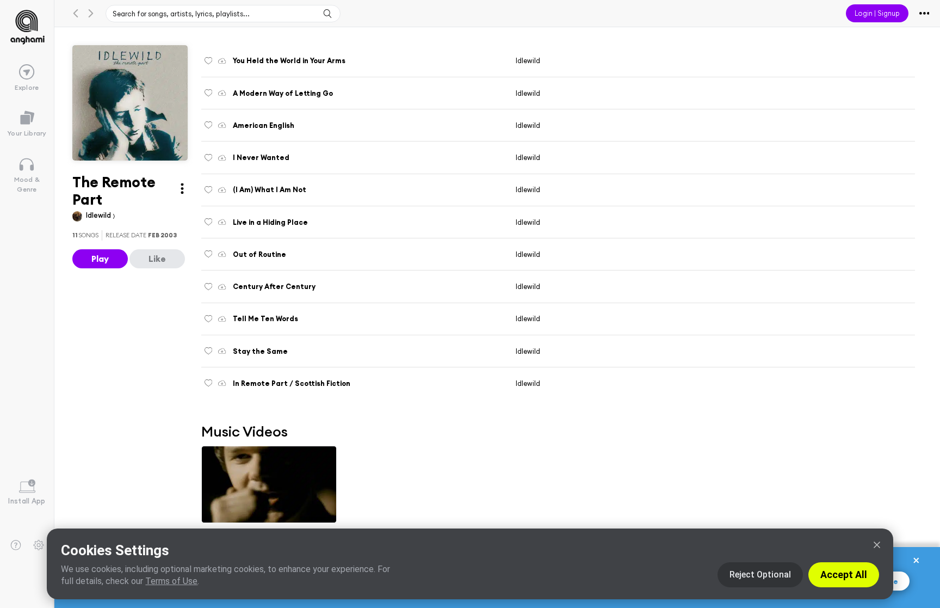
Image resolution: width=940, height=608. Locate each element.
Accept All (843, 574)
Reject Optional (760, 574)
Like (157, 258)
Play (100, 258)
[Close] (877, 544)
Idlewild (99, 215)
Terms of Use (171, 581)
